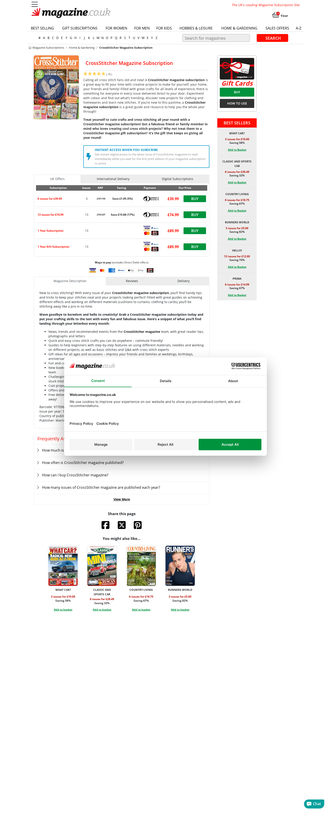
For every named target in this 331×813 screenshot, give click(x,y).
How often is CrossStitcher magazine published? (83, 462)
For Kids (164, 28)
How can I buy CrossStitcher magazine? (75, 475)
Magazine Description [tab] (70, 281)
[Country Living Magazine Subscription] (141, 566)
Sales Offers (277, 28)
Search (273, 38)
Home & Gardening (239, 28)
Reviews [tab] (132, 281)
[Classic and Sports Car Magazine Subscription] (102, 566)
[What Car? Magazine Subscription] (63, 566)
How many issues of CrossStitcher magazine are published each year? (101, 487)
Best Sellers (237, 123)
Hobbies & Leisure (196, 28)
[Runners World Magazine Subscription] (180, 566)
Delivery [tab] (183, 281)
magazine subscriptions (48, 48)
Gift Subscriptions (79, 28)
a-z (298, 28)
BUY (237, 92)
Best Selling (42, 28)
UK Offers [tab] (57, 179)
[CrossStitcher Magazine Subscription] (56, 86)
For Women (116, 28)
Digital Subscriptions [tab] (177, 179)
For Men (142, 28)
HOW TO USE (237, 103)
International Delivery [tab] (113, 179)
